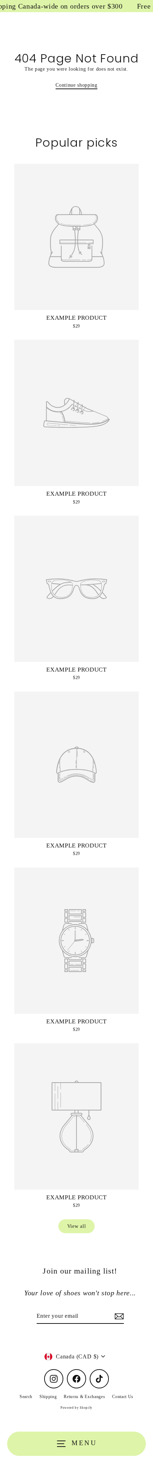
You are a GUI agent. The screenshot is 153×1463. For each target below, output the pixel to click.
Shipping (48, 1396)
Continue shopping (76, 85)
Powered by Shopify (76, 1407)
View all (76, 1226)
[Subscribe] (118, 1316)
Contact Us (122, 1396)
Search (26, 1396)
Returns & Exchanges (84, 1396)
